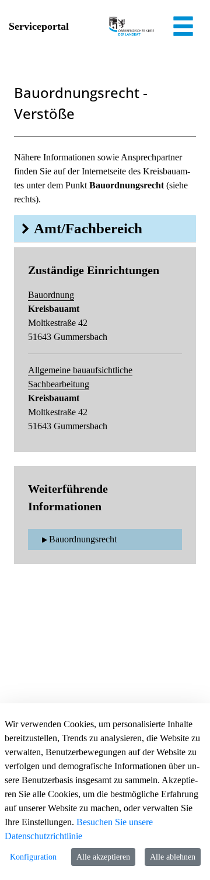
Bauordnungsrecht (83, 539)
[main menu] (183, 28)
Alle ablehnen (172, 857)
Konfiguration (33, 857)
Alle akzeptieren (103, 857)
